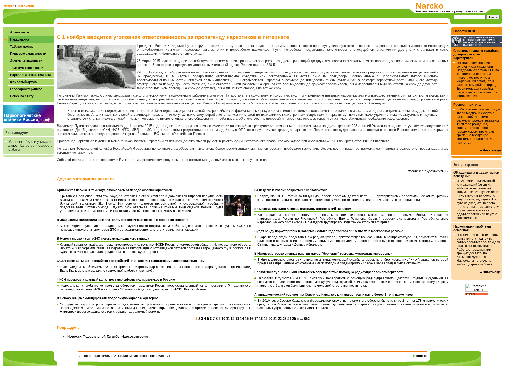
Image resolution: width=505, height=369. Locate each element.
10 (223, 319)
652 (307, 319)
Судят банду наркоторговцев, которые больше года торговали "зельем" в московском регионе (328, 231)
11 (228, 319)
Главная (8, 5)
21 (275, 319)
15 (247, 319)
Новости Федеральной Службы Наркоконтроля (107, 336)
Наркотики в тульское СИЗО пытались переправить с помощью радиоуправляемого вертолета (329, 272)
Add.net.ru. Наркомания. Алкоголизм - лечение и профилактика (125, 356)
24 (289, 319)
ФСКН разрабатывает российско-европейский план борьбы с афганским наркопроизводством (131, 261)
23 (284, 319)
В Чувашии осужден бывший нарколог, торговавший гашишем (302, 209)
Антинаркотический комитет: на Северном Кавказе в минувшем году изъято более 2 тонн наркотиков (333, 294)
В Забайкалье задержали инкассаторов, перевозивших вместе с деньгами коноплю (122, 220)
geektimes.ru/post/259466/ (428, 171)
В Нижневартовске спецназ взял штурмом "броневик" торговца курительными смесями (323, 253)
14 (242, 319)
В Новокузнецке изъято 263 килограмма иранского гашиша (103, 238)
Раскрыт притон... (467, 105)
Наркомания (25, 5)
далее (13, 146)
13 (237, 319)
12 (232, 319)
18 (261, 319)
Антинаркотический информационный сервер (450, 11)
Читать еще (492, 150)
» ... (300, 319)
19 (265, 319)
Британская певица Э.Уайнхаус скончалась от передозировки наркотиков (114, 190)
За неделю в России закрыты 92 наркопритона (290, 190)
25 (294, 319)
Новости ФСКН (465, 31)
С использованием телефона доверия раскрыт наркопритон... (476, 54)
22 (280, 319)
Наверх (421, 356)
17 (256, 319)
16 (251, 319)
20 (270, 319)
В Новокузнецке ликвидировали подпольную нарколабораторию (107, 298)
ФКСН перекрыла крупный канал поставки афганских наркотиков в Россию (116, 279)
